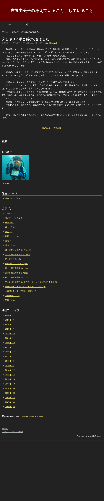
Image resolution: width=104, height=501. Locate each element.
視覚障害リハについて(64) (16, 263)
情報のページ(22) (12, 236)
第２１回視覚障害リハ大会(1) (17, 268)
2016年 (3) (9, 361)
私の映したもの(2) (13, 259)
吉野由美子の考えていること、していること (52, 10)
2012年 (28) (10, 379)
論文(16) (8, 231)
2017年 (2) (9, 356)
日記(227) (9, 222)
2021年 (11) (10, 338)
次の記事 (58, 127)
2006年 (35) (10, 406)
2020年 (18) (10, 342)
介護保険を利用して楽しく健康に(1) (20, 291)
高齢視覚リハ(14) (12, 295)
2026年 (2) (9, 315)
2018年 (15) (10, 351)
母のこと (53, 42)
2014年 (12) (10, 370)
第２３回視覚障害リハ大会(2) (17, 277)
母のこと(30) (10, 227)
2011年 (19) (10, 383)
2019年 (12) (10, 347)
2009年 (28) (10, 393)
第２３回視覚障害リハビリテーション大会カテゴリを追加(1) (31, 282)
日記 (46, 42)
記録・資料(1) (11, 300)
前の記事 (46, 127)
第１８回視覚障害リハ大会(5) (17, 254)
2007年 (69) (10, 402)
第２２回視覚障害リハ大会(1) (17, 272)
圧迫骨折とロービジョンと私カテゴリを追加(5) (25, 286)
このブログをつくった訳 (12, 431)
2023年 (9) (9, 329)
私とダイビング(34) (13, 218)
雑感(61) (8, 240)
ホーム (5, 31)
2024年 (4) (9, 324)
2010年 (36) (10, 388)
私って (8, 183)
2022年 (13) (10, 333)
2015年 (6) (9, 365)
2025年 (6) (9, 319)
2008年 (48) (10, 397)
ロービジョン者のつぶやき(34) (18, 250)
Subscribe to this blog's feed (32, 416)
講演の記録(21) (11, 245)
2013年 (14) (10, 374)
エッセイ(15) (10, 213)
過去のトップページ (13, 198)
